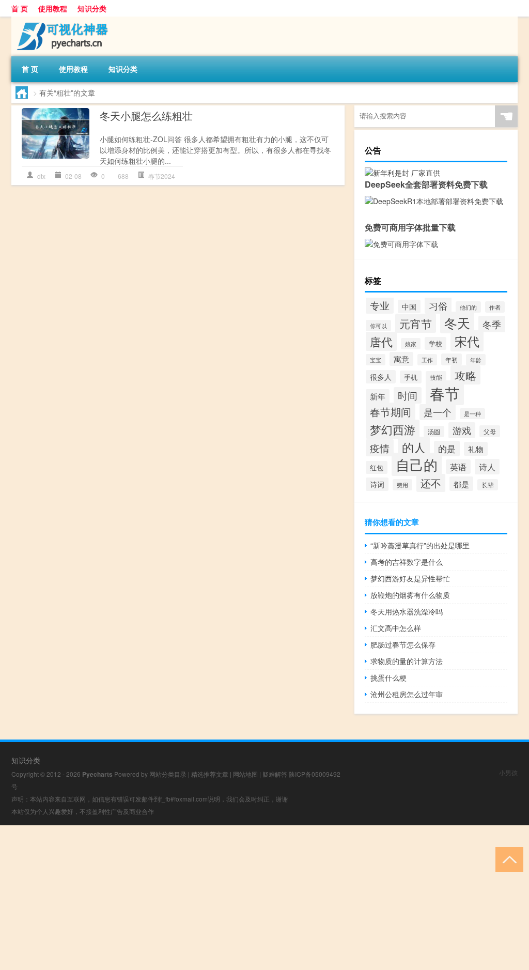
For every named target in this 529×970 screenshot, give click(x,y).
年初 (451, 359)
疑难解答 (274, 773)
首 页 (19, 8)
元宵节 (415, 323)
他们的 (468, 307)
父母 (490, 431)
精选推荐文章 (209, 773)
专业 (380, 305)
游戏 (462, 430)
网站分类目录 (167, 773)
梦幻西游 (392, 429)
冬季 (492, 324)
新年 (377, 396)
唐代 (381, 341)
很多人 (381, 377)
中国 (409, 306)
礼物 (476, 448)
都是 (461, 483)
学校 (435, 343)
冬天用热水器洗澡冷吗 (406, 611)
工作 (427, 360)
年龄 (475, 360)
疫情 (380, 448)
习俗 (438, 305)
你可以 (378, 325)
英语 (458, 466)
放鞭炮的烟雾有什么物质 (410, 595)
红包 (376, 467)
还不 (431, 482)
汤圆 (434, 431)
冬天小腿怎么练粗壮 (146, 115)
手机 (410, 377)
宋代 (467, 341)
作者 (495, 307)
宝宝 (375, 360)
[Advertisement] (264, 897)
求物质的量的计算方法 (406, 661)
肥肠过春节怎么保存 (402, 644)
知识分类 (91, 8)
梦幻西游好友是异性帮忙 (410, 578)
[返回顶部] (507, 858)
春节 (445, 393)
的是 (447, 448)
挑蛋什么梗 (388, 677)
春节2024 (161, 176)
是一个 (438, 412)
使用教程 (52, 8)
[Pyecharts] (65, 20)
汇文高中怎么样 (395, 628)
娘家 (410, 344)
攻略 (465, 375)
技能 (436, 377)
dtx (41, 176)
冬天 (457, 322)
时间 (407, 395)
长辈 (487, 485)
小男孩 (508, 772)
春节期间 (390, 411)
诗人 (487, 466)
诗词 (377, 484)
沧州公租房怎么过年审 (406, 694)
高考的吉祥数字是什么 (406, 562)
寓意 (401, 358)
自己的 (417, 464)
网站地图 (245, 773)
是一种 (472, 414)
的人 (414, 447)
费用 (402, 485)
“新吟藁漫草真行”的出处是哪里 (420, 545)
